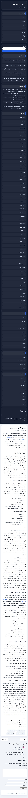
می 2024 (23, 190)
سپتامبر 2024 (22, 176)
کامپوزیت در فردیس (10, 733)
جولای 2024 (22, 183)
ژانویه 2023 (22, 249)
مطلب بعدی (4, 739)
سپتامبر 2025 (22, 139)
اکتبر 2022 (23, 260)
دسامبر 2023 (22, 208)
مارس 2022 (22, 285)
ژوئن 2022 (23, 274)
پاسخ (23, 757)
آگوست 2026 (22, 117)
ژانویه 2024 (22, 205)
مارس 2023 (22, 241)
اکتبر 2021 (23, 303)
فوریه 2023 (22, 245)
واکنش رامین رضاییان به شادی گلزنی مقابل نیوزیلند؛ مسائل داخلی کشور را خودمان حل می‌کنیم (14, 79)
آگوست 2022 (22, 267)
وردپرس (23, 367)
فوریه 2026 (22, 128)
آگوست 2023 (22, 223)
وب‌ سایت (25, 785)
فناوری (23, 343)
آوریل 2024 (22, 194)
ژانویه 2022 (22, 293)
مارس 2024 (22, 197)
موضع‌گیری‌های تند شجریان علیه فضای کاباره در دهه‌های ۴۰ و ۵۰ (15, 73)
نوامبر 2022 (22, 256)
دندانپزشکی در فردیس (20, 733)
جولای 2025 (22, 143)
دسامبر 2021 (22, 296)
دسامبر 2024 (22, 165)
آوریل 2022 (22, 282)
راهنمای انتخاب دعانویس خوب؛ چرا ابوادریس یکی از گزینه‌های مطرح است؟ (14, 60)
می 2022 (23, 278)
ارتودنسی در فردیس (21, 730)
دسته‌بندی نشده (21, 328)
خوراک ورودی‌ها (22, 360)
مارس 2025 (22, 154)
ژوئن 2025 (23, 146)
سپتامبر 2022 (22, 263)
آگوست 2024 (22, 179)
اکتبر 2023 (23, 216)
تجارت (23, 24)
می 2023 (23, 234)
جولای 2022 (22, 271)
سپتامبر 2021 (22, 307)
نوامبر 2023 (22, 212)
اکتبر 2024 (23, 172)
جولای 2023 (22, 227)
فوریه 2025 (22, 157)
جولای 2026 (22, 121)
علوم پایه (23, 339)
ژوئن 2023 (23, 230)
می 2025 (23, 150)
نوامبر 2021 (22, 300)
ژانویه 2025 (22, 161)
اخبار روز (23, 21)
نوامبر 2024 (22, 168)
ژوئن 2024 (23, 186)
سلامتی (23, 32)
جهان (24, 325)
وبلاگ (24, 35)
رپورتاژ (23, 39)
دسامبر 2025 (22, 132)
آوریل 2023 (22, 238)
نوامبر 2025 (22, 135)
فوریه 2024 (22, 201)
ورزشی (23, 28)
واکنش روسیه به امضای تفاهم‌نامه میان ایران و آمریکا (14, 69)
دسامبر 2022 (22, 252)
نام (26, 779)
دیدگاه (25, 768)
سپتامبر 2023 (22, 219)
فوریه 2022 (22, 289)
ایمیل (26, 782)
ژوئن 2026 (23, 124)
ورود (24, 356)
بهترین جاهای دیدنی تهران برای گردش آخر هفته (15, 65)
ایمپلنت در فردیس (11, 730)
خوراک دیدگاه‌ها (22, 364)
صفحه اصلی (22, 17)
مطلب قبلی (23, 739)
